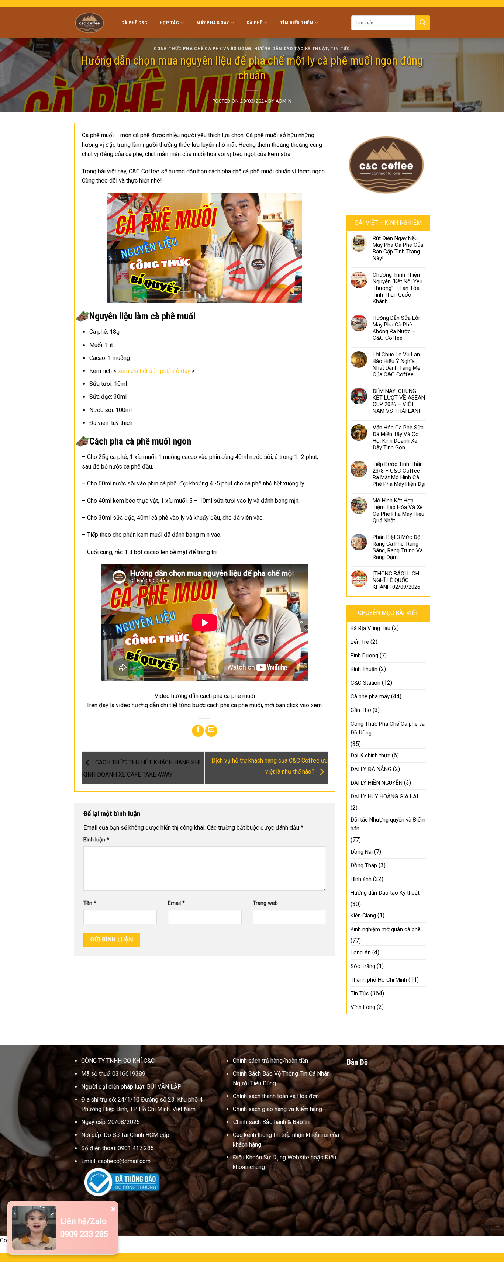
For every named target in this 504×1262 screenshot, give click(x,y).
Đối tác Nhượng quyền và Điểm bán (388, 824)
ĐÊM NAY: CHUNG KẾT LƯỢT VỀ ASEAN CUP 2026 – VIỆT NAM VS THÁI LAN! (399, 401)
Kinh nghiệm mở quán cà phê (386, 929)
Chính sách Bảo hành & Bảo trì (271, 1122)
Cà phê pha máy (370, 696)
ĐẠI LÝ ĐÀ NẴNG (371, 769)
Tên (89, 903)
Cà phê (254, 22)
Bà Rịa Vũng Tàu (370, 628)
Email (176, 903)
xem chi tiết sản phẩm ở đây (154, 370)
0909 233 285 (84, 1234)
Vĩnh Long (363, 1007)
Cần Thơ (361, 710)
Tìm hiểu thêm (296, 22)
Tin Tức (340, 48)
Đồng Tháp (364, 865)
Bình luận (96, 840)
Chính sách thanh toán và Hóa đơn (276, 1096)
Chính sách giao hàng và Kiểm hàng (277, 1109)
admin (283, 101)
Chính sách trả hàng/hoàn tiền (270, 1060)
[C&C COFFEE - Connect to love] (90, 22)
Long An (361, 952)
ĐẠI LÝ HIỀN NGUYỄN (377, 782)
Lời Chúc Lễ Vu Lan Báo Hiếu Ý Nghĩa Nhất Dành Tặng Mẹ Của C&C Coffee (396, 364)
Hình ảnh (361, 879)
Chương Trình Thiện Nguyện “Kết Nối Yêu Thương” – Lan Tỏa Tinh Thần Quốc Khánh (397, 288)
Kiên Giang (363, 915)
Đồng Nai (362, 851)
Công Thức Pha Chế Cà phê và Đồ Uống (202, 48)
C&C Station (365, 683)
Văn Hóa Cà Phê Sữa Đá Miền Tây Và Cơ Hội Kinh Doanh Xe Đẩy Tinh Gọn (398, 437)
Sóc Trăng (363, 966)
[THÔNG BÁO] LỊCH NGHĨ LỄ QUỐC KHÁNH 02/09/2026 (396, 580)
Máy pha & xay (212, 22)
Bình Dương (364, 655)
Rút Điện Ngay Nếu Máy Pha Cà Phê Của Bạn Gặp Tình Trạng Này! (398, 248)
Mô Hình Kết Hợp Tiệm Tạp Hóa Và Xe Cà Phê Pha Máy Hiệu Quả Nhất (398, 510)
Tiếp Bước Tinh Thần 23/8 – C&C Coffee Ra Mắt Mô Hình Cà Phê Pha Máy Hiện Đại (399, 474)
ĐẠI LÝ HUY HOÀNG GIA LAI (384, 796)
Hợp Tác (169, 22)
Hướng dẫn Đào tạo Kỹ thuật (291, 48)
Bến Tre (360, 642)
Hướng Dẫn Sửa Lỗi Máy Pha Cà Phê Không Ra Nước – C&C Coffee (396, 328)
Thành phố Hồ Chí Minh (379, 979)
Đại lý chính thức (370, 755)
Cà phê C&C (134, 22)
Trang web (265, 903)
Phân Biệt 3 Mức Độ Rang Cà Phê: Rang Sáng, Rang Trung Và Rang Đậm (398, 547)
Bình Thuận (364, 669)
